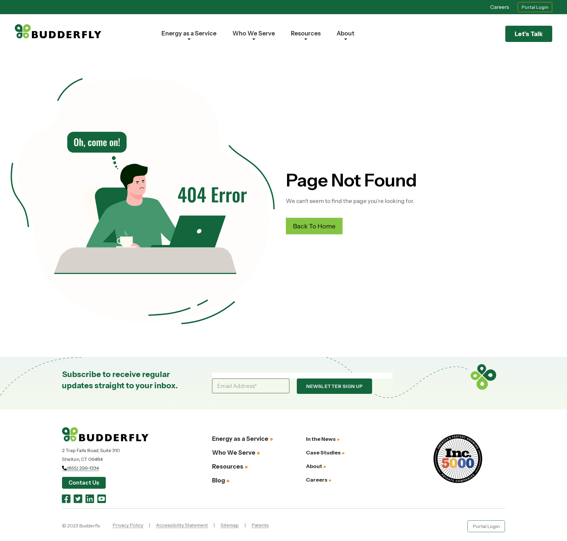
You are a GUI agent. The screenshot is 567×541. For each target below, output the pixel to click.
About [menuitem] (345, 33)
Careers (499, 7)
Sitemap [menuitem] (230, 525)
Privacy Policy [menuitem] (128, 525)
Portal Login (535, 7)
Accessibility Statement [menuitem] (182, 525)
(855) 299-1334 (83, 468)
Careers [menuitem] (317, 480)
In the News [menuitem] (321, 439)
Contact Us (84, 482)
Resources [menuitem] (306, 33)
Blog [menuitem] (218, 480)
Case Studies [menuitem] (323, 453)
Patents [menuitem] (260, 525)
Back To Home (314, 226)
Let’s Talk (529, 34)
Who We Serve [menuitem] (253, 33)
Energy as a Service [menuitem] (189, 33)
